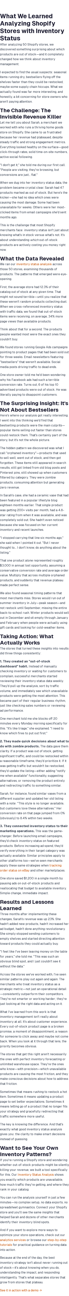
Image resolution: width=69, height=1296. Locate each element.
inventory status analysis (34, 264)
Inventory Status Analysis (36, 1174)
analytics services (13, 1240)
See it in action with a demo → (21, 1290)
